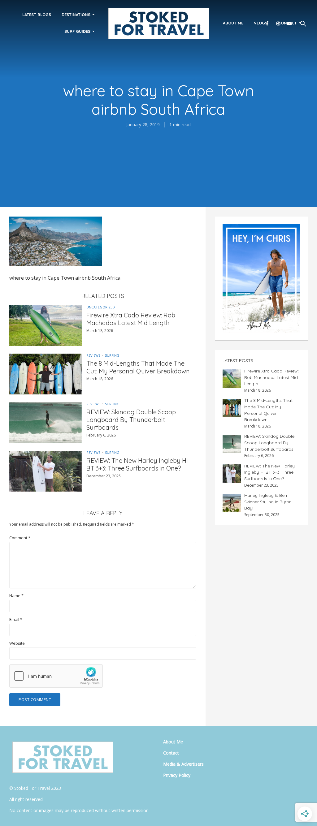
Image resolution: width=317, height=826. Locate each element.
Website (17, 643)
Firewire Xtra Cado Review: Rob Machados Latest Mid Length (130, 319)
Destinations (76, 14)
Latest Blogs (36, 14)
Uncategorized (100, 307)
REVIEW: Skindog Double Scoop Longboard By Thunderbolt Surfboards (131, 419)
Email (15, 619)
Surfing (112, 355)
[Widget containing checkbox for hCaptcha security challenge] (56, 676)
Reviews (93, 355)
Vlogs (260, 22)
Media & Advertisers (183, 764)
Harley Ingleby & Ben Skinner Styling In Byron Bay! (268, 502)
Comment (19, 537)
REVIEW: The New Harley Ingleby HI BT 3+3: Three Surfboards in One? (137, 464)
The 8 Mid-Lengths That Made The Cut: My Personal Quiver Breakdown (138, 367)
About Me (233, 22)
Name (16, 595)
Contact (171, 753)
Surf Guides (77, 31)
